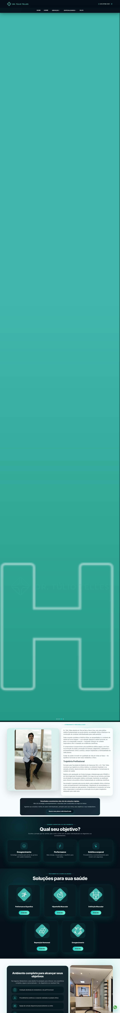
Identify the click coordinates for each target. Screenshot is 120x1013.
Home (39, 10)
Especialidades (69, 10)
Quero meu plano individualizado (60, 811)
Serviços (55, 10)
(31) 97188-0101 (105, 4)
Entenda (24, 913)
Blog (81, 10)
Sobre (46, 10)
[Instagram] (111, 4)
